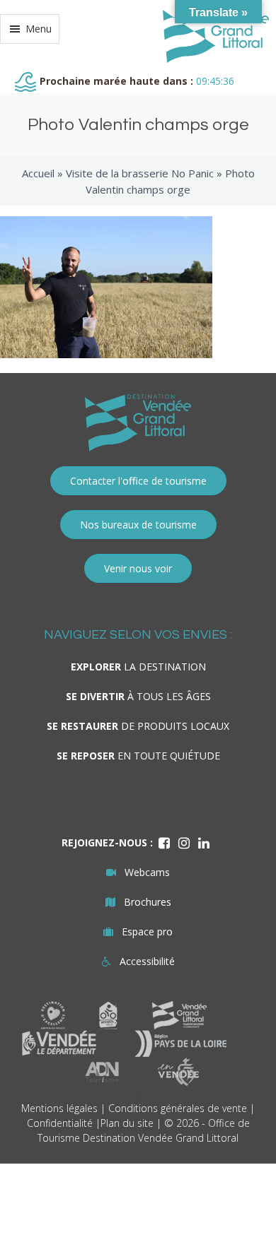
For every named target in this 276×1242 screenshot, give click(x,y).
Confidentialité (60, 1123)
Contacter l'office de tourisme (138, 480)
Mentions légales (59, 1108)
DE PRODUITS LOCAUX (138, 726)
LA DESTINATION (138, 666)
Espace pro (147, 931)
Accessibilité (147, 961)
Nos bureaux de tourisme (138, 524)
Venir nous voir (138, 568)
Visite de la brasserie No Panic (140, 173)
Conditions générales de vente (177, 1108)
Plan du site (127, 1123)
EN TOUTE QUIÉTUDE (138, 755)
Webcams (147, 872)
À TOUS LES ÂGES (138, 696)
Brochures (147, 902)
